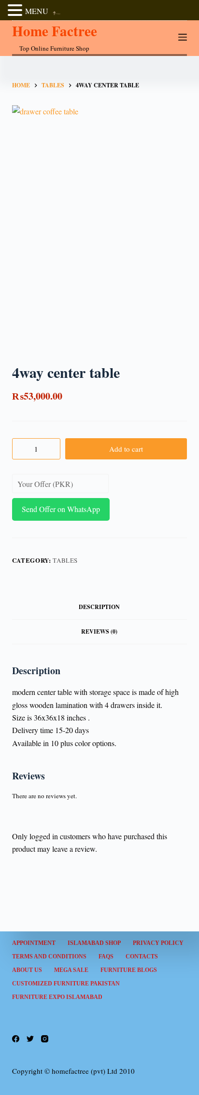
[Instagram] (44, 1038)
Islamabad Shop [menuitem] (94, 943)
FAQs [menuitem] (106, 956)
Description (99, 607)
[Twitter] (30, 1038)
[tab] (99, 607)
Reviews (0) (99, 631)
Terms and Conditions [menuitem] (49, 956)
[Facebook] (15, 1038)
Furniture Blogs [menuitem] (128, 970)
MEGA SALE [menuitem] (71, 970)
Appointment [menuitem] (34, 943)
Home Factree (54, 31)
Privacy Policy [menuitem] (158, 943)
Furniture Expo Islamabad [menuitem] (57, 997)
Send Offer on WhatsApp (61, 509)
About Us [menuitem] (27, 970)
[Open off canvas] (182, 37)
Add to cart (126, 449)
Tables (65, 560)
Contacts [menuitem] (142, 956)
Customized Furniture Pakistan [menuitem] (66, 983)
